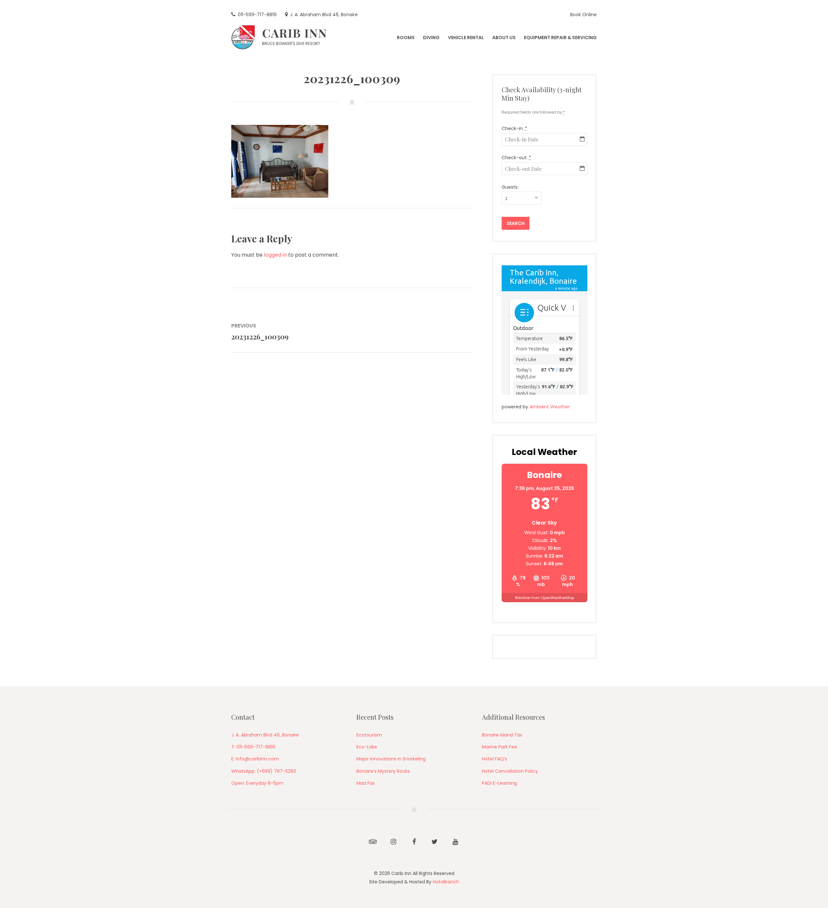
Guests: (510, 187)
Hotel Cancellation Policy (510, 771)
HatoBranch (446, 882)
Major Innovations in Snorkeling (391, 759)
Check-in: (514, 128)
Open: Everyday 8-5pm (257, 783)
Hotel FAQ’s (494, 759)
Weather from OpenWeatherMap (544, 597)
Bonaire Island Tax (502, 735)
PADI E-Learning (499, 783)
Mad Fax (365, 783)
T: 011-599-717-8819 (253, 747)
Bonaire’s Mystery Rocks (383, 771)
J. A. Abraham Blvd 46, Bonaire (265, 735)
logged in (275, 255)
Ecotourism (369, 735)
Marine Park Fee (499, 747)
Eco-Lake (366, 747)
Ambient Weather (549, 407)
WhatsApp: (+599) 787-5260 (263, 771)
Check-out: (516, 157)
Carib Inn (294, 32)
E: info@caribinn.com (255, 759)
